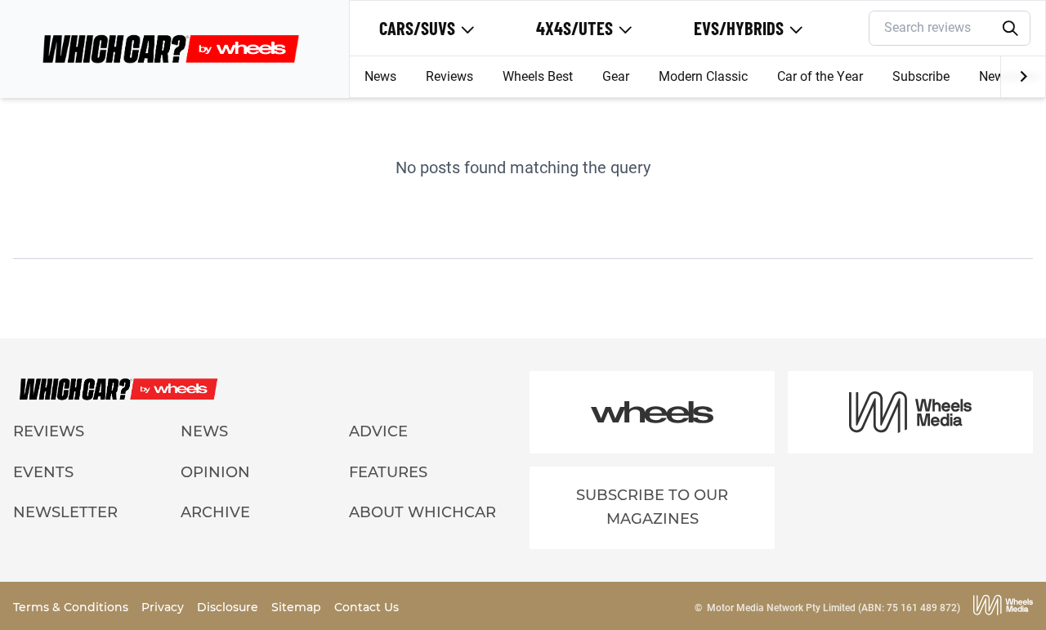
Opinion (215, 472)
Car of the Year (820, 76)
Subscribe (921, 76)
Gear (615, 76)
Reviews (449, 76)
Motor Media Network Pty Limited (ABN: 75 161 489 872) (833, 608)
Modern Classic (703, 76)
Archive (215, 512)
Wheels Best (538, 76)
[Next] (1022, 76)
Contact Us (366, 607)
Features (388, 472)
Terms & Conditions (72, 607)
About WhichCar (422, 512)
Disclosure (229, 607)
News (380, 76)
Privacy (164, 607)
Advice (378, 431)
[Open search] (1011, 29)
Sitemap (297, 607)
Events (43, 472)
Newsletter (65, 512)
